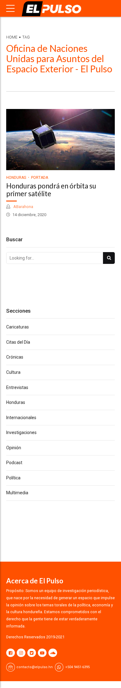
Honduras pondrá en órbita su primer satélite (51, 190)
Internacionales (21, 417)
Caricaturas (17, 326)
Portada (39, 177)
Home (11, 37)
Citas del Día (18, 342)
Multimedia (17, 492)
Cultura (13, 372)
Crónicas (14, 357)
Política (13, 477)
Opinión (13, 447)
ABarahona (22, 206)
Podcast (14, 462)
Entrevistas (17, 387)
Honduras (16, 177)
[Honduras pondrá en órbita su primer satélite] (60, 139)
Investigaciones (21, 432)
